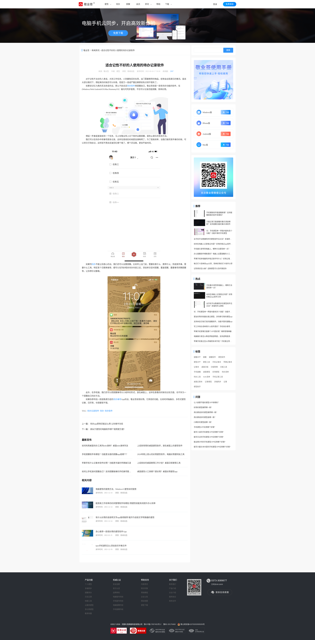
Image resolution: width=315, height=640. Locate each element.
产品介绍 (172, 588)
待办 (118, 4)
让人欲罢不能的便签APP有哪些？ (206, 402)
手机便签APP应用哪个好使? (204, 427)
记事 (225, 382)
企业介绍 (172, 592)
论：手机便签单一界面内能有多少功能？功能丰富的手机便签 (213, 312)
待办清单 (225, 372)
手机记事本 (216, 362)
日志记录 (88, 597)
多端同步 (217, 382)
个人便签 (88, 584)
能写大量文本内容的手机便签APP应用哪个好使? (212, 447)
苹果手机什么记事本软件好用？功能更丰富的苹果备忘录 (106, 463)
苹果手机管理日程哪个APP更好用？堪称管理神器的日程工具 (213, 331)
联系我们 (172, 584)
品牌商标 (116, 592)
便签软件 (221, 357)
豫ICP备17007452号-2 (152, 624)
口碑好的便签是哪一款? (203, 422)
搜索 (228, 50)
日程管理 (214, 367)
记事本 (196, 367)
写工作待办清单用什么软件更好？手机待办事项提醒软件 (213, 326)
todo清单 (206, 377)
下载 (167, 4)
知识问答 (144, 588)
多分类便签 (89, 609)
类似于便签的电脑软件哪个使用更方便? (107, 429)
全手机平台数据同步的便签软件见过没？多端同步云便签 (213, 239)
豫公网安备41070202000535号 (193, 624)
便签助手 (197, 387)
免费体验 (230, 4)
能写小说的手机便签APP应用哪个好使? (209, 432)
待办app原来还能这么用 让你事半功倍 (106, 424)
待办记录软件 (93, 411)
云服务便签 (89, 605)
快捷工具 (88, 601)
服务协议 (172, 597)
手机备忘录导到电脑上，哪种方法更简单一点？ (212, 249)
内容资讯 (144, 584)
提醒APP (197, 357)
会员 (138, 4)
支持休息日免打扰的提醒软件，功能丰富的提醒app (213, 321)
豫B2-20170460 (169, 624)
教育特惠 (88, 613)
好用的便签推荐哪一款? (203, 407)
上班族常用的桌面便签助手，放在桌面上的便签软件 (159, 446)
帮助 (158, 4)
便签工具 (206, 362)
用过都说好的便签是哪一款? (204, 417)
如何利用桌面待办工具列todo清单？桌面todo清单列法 (105, 446)
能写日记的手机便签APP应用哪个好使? (209, 437)
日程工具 (223, 367)
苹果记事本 (227, 362)
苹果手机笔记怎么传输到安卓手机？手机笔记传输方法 (213, 341)
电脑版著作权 (118, 605)
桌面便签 (206, 372)
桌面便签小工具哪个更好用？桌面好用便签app (157, 471)
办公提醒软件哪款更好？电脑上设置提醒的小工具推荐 (213, 254)
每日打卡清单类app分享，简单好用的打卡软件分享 (213, 264)
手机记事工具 (218, 377)
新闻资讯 (96, 50)
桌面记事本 (198, 382)
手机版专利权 (118, 601)
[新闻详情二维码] (213, 177)
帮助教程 (144, 592)
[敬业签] (213, 79)
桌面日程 (204, 367)
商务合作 (172, 601)
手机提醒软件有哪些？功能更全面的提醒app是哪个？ (105, 454)
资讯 (147, 4)
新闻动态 (130, 71)
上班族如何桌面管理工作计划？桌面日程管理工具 (159, 463)
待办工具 (197, 377)
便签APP (197, 362)
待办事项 (117, 399)
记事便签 (208, 382)
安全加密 (116, 584)
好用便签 (216, 372)
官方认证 (116, 588)
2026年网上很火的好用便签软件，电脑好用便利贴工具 (160, 454)
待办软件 (131, 86)
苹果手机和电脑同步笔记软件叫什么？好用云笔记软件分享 (213, 259)
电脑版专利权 (118, 597)
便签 (107, 4)
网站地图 (144, 601)
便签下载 (144, 605)
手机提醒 (197, 372)
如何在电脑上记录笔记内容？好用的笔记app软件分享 (213, 244)
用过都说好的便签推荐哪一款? (205, 412)
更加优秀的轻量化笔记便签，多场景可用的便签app (213, 317)
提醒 (128, 4)
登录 (215, 4)
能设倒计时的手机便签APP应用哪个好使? (209, 442)
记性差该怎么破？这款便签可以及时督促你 (210, 268)
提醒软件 (212, 357)
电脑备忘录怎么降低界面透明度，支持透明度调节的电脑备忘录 (213, 336)
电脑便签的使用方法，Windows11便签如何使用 (116, 489)
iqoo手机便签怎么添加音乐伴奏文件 (111, 546)
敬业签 (86, 50)
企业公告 (144, 597)
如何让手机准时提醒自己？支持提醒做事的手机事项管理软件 (108, 471)
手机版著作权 (118, 609)
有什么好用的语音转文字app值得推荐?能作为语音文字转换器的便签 (125, 517)
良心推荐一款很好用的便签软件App (111, 532)
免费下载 (118, 33)
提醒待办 (88, 592)
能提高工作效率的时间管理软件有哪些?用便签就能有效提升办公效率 (126, 503)
